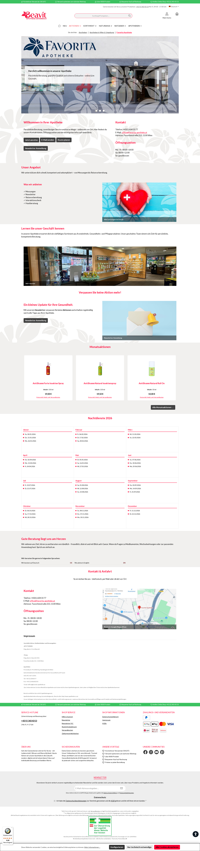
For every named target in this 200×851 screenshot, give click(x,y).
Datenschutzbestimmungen (76, 801)
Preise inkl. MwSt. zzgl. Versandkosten (48, 397)
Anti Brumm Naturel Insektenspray (100, 383)
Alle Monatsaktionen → (163, 407)
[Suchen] (129, 15)
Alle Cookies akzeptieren (167, 847)
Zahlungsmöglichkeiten (70, 733)
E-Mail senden (47, 140)
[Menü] (11, 828)
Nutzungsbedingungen (127, 793)
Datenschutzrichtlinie (110, 793)
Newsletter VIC (67, 723)
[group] (100, 74)
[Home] (59, 26)
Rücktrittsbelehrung (69, 727)
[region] (100, 74)
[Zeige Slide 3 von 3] (104, 111)
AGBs (104, 723)
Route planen (64, 140)
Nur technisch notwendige (139, 847)
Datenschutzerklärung (110, 717)
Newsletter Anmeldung (35, 148)
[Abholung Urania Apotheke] (154, 730)
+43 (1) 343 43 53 (142, 7)
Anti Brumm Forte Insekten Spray (48, 383)
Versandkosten (67, 730)
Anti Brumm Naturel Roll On (152, 383)
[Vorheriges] (23, 378)
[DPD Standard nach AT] (146, 730)
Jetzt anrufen (31, 140)
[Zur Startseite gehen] (34, 16)
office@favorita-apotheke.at (134, 132)
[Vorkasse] (163, 730)
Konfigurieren (117, 847)
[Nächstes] (177, 378)
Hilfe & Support (67, 717)
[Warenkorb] (176, 13)
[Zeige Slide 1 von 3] (96, 111)
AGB (113, 801)
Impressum (106, 720)
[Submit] (121, 788)
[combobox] (100, 15)
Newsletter (66, 720)
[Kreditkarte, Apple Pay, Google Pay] (158, 724)
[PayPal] (146, 717)
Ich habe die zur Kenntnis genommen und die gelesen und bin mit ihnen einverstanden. (101, 801)
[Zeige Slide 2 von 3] (100, 111)
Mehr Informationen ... (92, 847)
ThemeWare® (122, 839)
